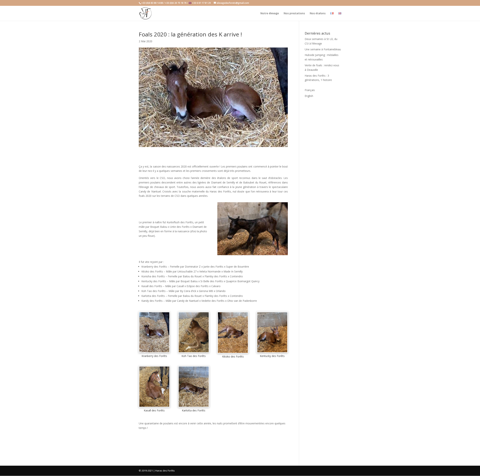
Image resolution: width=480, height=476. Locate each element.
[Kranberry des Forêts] (154, 352)
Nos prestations (294, 13)
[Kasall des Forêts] (154, 406)
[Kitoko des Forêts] (233, 353)
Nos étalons (318, 13)
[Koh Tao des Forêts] (194, 352)
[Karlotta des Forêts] (194, 406)
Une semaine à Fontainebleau (323, 49)
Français (310, 90)
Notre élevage (269, 13)
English (309, 96)
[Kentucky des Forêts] (272, 352)
